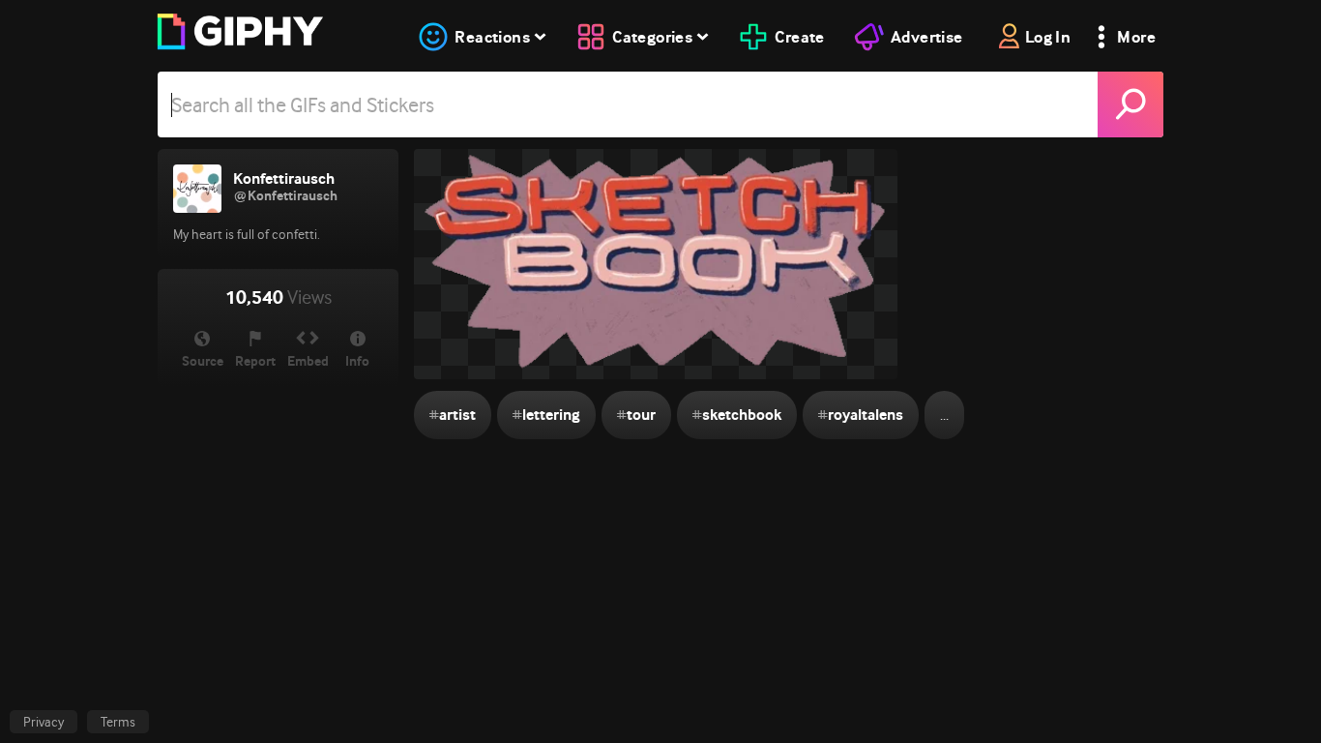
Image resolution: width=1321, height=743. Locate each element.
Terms (118, 721)
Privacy (43, 721)
